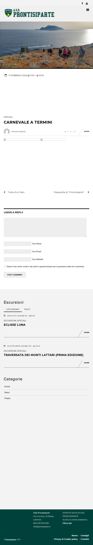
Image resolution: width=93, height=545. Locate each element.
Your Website (37, 259)
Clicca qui (67, 523)
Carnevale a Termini (28, 122)
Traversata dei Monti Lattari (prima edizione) (43, 355)
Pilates (7, 398)
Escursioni (10, 321)
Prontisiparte (10, 539)
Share (86, 131)
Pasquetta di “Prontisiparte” (69, 192)
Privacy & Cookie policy (66, 539)
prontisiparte (19, 132)
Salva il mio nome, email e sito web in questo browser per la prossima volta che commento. (46, 267)
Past (27, 309)
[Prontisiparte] (30, 17)
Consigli (85, 535)
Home (75, 535)
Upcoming (12, 309)
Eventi (7, 387)
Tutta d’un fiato (16, 192)
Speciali (8, 117)
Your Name (36, 244)
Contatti (85, 539)
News (6, 392)
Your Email (36, 251)
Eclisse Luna (14, 324)
